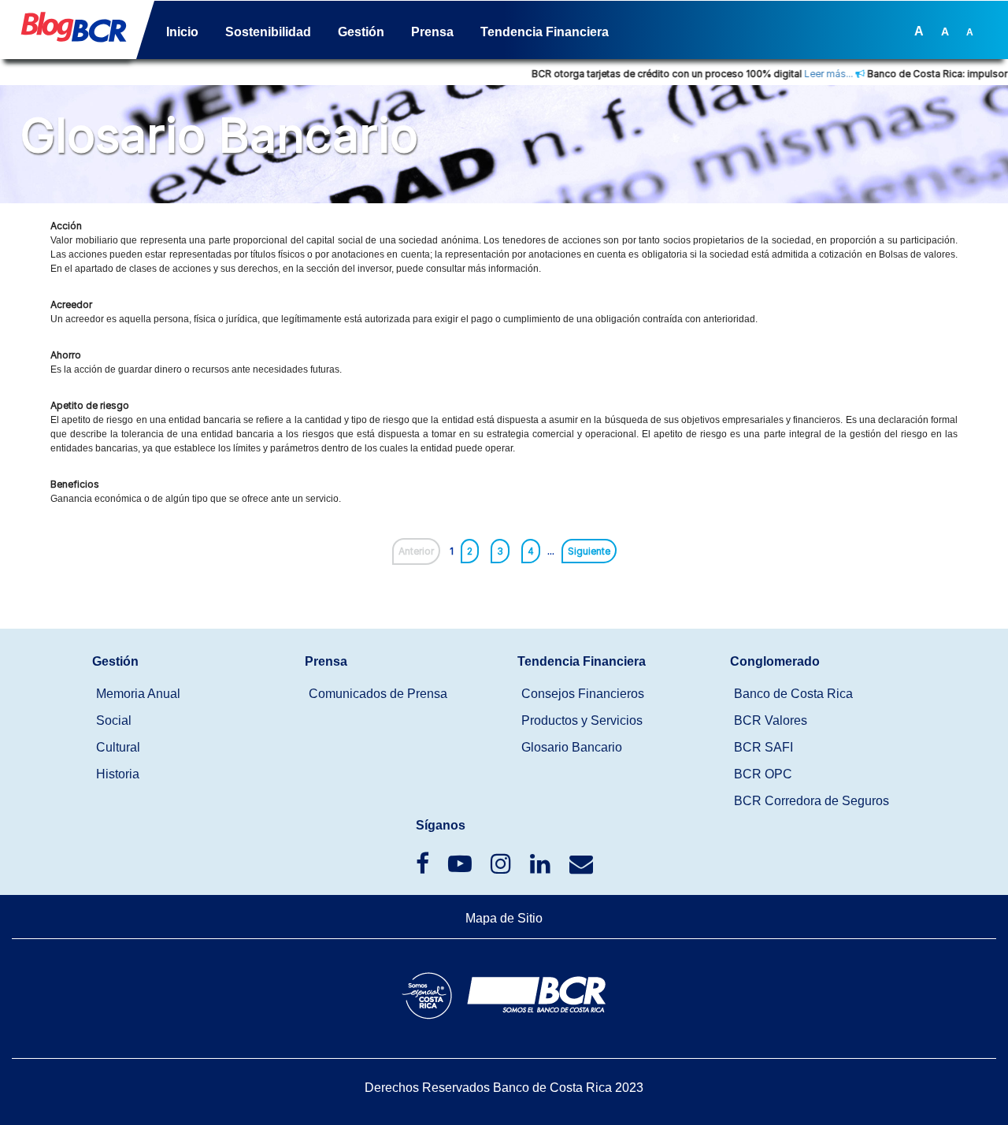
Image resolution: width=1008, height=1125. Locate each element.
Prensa (432, 32)
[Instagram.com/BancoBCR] (502, 867)
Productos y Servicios (582, 720)
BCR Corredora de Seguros (811, 801)
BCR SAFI (763, 747)
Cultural (118, 747)
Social (114, 720)
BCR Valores (770, 720)
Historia (117, 774)
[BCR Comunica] (581, 867)
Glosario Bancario (571, 747)
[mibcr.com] (67, 33)
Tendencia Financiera (544, 32)
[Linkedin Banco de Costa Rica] (541, 867)
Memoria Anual (138, 693)
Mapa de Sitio (504, 918)
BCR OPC (763, 774)
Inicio (182, 32)
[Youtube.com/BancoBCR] (461, 867)
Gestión (361, 32)
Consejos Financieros (582, 693)
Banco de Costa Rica (793, 693)
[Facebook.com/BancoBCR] (424, 867)
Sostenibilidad (268, 32)
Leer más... (808, 74)
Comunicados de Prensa (378, 693)
